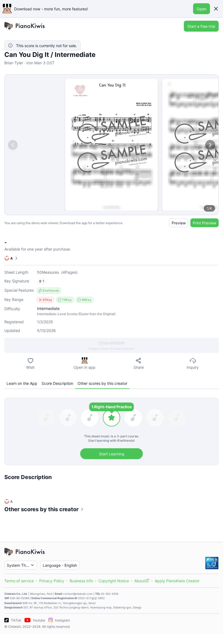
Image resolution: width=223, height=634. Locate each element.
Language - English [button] (60, 565)
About (139, 580)
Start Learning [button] (111, 454)
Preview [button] (179, 223)
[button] (216, 8)
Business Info (81, 580)
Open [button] (201, 9)
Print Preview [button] (204, 223)
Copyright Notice (113, 580)
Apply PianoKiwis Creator (177, 580)
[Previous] (13, 145)
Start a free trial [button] (201, 26)
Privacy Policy (51, 580)
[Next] (210, 145)
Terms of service (19, 580)
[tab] (21, 383)
